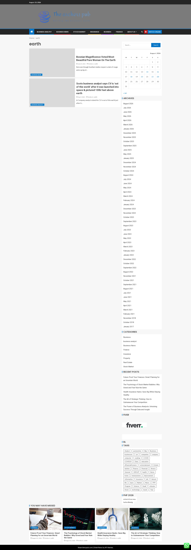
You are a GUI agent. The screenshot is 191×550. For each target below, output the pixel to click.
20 (142, 77)
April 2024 (127, 192)
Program (127, 486)
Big (145, 451)
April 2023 (127, 242)
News (147, 483)
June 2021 (127, 297)
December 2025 (129, 133)
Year (151, 490)
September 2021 (129, 284)
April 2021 (127, 306)
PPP (154, 483)
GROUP (136, 472)
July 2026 (127, 108)
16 (158, 72)
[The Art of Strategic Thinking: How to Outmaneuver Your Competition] (146, 519)
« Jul (125, 93)
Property (126, 358)
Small (144, 486)
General (127, 472)
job (147, 479)
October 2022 (128, 263)
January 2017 (128, 327)
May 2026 (127, 116)
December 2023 (129, 209)
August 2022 (128, 272)
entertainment (145, 465)
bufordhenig (128, 502)
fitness (153, 468)
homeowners (136, 476)
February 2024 (129, 200)
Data (136, 461)
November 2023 (129, 213)
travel (145, 490)
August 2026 (128, 104)
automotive (137, 451)
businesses (128, 454)
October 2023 (128, 217)
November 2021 (129, 276)
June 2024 (127, 183)
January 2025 (128, 158)
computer (128, 458)
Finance (119, 32)
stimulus (152, 486)
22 (153, 77)
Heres (152, 472)
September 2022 (129, 268)
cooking (137, 458)
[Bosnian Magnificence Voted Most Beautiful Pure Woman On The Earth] (52, 62)
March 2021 (128, 310)
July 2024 (127, 179)
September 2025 (129, 146)
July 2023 (127, 230)
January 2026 (128, 129)
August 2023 (128, 226)
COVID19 (128, 461)
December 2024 (129, 162)
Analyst (127, 451)
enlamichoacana (129, 499)
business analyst (44, 32)
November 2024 (129, 167)
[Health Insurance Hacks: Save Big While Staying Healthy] (112, 519)
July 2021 (127, 293)
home (126, 476)
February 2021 (129, 314)
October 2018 (128, 322)
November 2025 (129, 137)
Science (136, 486)
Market (139, 483)
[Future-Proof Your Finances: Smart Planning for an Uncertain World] (45, 519)
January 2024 (128, 204)
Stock (127, 490)
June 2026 (127, 112)
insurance (139, 479)
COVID (146, 458)
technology (136, 490)
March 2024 (128, 196)
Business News (62, 32)
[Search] (142, 32)
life (126, 483)
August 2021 (128, 289)
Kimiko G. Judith (93, 64)
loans (132, 483)
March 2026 (128, 125)
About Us (131, 32)
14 (147, 72)
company (155, 454)
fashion (127, 468)
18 (131, 77)
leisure (154, 479)
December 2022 (129, 259)
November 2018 (129, 318)
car (137, 454)
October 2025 (128, 141)
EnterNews (98, 547)
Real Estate (127, 362)
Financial (144, 468)
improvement (148, 476)
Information (129, 479)
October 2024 (128, 171)
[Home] (32, 31)
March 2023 (128, 247)
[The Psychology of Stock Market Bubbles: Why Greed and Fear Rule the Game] (79, 519)
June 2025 (127, 150)
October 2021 (128, 280)
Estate (156, 465)
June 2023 (127, 234)
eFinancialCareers (131, 465)
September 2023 (129, 221)
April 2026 (127, 120)
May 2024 (127, 188)
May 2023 (127, 238)
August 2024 (128, 175)
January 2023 (128, 255)
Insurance (94, 32)
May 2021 (127, 301)
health (144, 472)
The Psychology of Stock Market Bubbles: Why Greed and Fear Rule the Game (78, 535)
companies (145, 454)
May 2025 (127, 154)
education (144, 461)
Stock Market (79, 32)
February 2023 (129, 251)
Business (107, 32)
